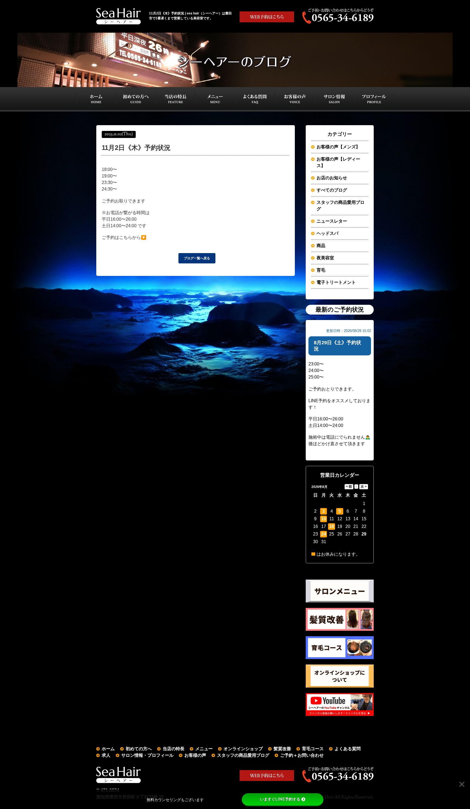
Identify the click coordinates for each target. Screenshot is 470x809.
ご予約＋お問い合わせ (302, 755)
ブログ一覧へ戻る (197, 258)
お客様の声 (195, 755)
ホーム (108, 748)
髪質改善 (282, 748)
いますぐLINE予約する (280, 799)
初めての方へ (139, 748)
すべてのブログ (332, 190)
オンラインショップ (243, 748)
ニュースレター (332, 221)
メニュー (204, 748)
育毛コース (313, 748)
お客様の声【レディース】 (338, 162)
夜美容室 (325, 258)
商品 (321, 245)
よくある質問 (348, 748)
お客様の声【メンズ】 (338, 146)
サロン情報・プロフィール (147, 755)
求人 (106, 755)
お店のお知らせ (332, 178)
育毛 (321, 270)
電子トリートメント (336, 282)
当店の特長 (173, 748)
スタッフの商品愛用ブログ (340, 205)
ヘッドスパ (327, 233)
